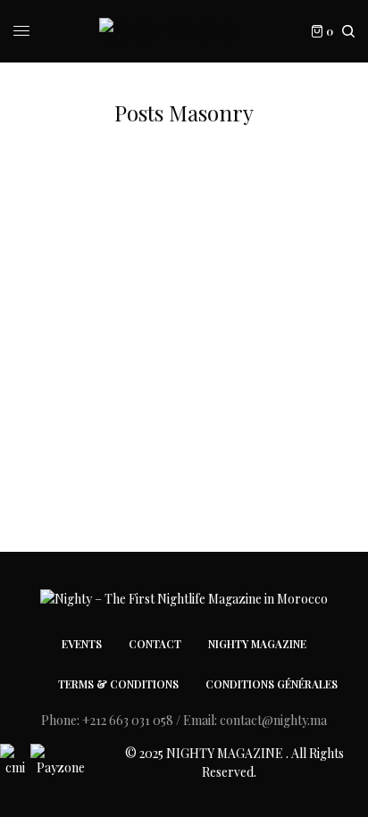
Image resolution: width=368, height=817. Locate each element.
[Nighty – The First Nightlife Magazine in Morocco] (184, 31)
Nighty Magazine (257, 644)
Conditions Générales (271, 684)
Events (82, 644)
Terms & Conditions (118, 684)
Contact (155, 644)
